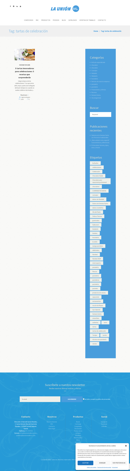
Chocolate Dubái (97, 176)
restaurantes (96, 301)
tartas (94, 327)
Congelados (78, 426)
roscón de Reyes (97, 305)
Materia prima (78, 438)
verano (94, 344)
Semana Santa (96, 314)
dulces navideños (97, 208)
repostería (95, 297)
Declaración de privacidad (104, 467)
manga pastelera (97, 246)
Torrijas (94, 335)
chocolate (94, 65)
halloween (95, 225)
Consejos (94, 71)
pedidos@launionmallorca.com (25, 435)
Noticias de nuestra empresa (100, 81)
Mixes (78, 440)
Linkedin (104, 426)
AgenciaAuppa (25, 97)
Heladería (94, 76)
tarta (105, 322)
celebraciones (96, 167)
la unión (94, 242)
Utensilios (78, 442)
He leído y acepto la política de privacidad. (97, 399)
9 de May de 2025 (24, 65)
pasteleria (95, 276)
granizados (95, 220)
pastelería (94, 87)
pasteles (95, 288)
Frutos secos (78, 431)
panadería (94, 84)
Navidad (95, 254)
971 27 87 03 (29, 431)
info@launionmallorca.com (28, 433)
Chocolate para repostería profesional (99, 181)
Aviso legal (115, 467)
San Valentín (96, 310)
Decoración (78, 429)
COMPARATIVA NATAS (99, 191)
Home (96, 31)
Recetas (94, 92)
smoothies (95, 318)
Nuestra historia (52, 422)
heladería (95, 229)
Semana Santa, (96, 95)
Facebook (104, 424)
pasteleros (95, 280)
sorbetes (95, 322)
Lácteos (78, 433)
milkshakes (95, 250)
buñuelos (95, 163)
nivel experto (96, 263)
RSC (51, 424)
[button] (126, 446)
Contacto (52, 426)
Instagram (104, 422)
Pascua (94, 271)
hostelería (94, 79)
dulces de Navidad (98, 199)
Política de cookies (91, 467)
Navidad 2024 (96, 259)
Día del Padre (96, 212)
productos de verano (99, 293)
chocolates (95, 187)
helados (94, 233)
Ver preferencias (119, 463)
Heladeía (94, 73)
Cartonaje (78, 424)
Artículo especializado (98, 62)
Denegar (102, 463)
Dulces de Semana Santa (100, 204)
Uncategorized (96, 98)
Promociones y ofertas (98, 90)
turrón (105, 335)
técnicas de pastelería (99, 339)
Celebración (96, 172)
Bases (78, 422)
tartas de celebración (99, 331)
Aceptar (85, 463)
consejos (95, 195)
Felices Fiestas (97, 216)
